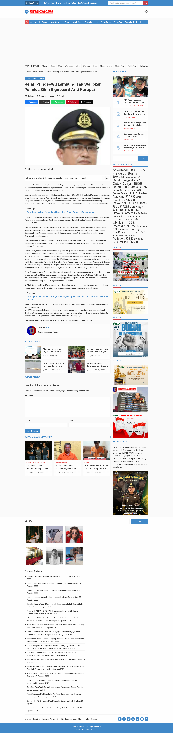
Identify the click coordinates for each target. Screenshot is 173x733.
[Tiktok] (137, 719)
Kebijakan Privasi (48, 719)
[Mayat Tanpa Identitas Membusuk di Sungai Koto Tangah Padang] (76, 352)
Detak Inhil (129, 22)
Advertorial (35, 22)
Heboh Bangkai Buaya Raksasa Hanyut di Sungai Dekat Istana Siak (53, 590)
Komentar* (29, 395)
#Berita (44, 66)
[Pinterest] (146, 719)
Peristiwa (123, 238)
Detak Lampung (142, 22)
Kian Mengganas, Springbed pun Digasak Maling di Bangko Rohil (97, 366)
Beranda (28, 719)
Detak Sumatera (38, 78)
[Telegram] (142, 719)
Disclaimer (36, 719)
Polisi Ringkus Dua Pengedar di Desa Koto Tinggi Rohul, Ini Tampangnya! (61, 212)
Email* (71, 420)
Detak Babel (77, 22)
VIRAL (129, 242)
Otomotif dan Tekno (133, 232)
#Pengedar (69, 66)
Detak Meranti (126, 193)
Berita (67, 22)
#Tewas (86, 66)
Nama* (28, 420)
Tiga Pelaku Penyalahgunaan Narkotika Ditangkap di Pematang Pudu (54, 659)
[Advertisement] (86, 44)
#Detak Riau (119, 66)
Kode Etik (60, 719)
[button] (145, 3)
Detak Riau (36, 462)
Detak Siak (130, 210)
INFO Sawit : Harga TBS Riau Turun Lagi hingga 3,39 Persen (134, 113)
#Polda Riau (131, 66)
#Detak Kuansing (145, 66)
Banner (45, 22)
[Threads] (129, 719)
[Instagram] (124, 719)
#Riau (60, 66)
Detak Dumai (106, 22)
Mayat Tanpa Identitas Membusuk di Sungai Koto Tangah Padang (97, 351)
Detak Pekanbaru (125, 201)
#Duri (78, 66)
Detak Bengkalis (91, 22)
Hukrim (43, 462)
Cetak (61, 96)
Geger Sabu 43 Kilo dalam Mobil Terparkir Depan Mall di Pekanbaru (54, 701)
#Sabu (52, 66)
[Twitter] (133, 719)
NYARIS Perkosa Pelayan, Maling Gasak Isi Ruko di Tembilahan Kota (38, 468)
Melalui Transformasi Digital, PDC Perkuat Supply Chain (53, 351)
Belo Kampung (57, 22)
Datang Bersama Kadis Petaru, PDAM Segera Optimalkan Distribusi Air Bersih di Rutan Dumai (67, 298)
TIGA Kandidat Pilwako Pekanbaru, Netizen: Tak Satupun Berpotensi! (67, 3)
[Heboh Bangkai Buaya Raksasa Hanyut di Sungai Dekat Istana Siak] (33, 366)
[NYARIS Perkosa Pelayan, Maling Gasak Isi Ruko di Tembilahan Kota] (38, 450)
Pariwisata (120, 235)
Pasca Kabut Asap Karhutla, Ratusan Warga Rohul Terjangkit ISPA (53, 708)
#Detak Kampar (106, 66)
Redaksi (50, 327)
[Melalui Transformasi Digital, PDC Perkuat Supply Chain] (33, 352)
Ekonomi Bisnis (129, 117)
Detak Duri (118, 22)
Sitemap (94, 719)
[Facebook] (120, 719)
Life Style (123, 229)
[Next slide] (109, 437)
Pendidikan (132, 236)
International (124, 225)
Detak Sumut (134, 216)
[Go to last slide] (106, 437)
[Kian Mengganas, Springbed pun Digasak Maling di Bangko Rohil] (76, 366)
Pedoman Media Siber (73, 719)
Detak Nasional (130, 194)
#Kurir (94, 66)
